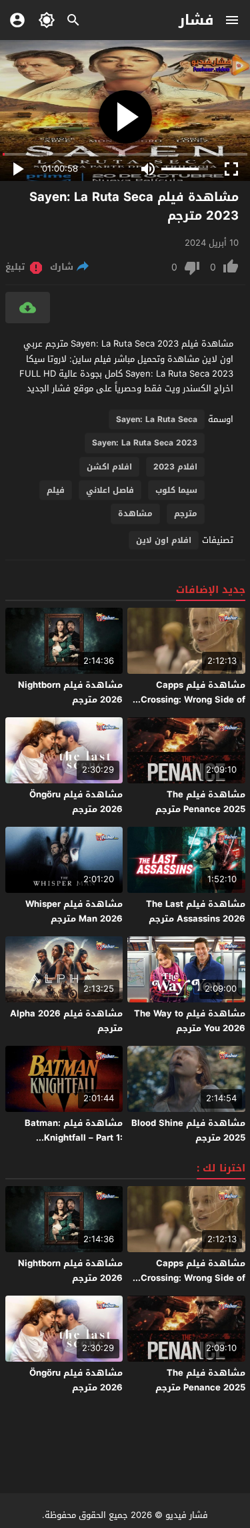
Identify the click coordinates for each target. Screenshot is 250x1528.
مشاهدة (135, 513)
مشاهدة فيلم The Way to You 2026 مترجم (189, 1020)
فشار (196, 20)
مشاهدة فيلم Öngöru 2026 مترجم (76, 801)
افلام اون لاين (163, 540)
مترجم (185, 513)
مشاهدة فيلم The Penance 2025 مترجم (200, 801)
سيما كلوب (176, 490)
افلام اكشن (109, 466)
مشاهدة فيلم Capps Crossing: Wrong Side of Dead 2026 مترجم (193, 700)
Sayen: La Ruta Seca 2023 (144, 442)
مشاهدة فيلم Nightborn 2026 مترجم (70, 692)
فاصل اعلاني (110, 490)
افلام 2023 (175, 466)
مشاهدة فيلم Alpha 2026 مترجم (66, 1020)
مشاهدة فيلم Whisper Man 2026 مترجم (74, 911)
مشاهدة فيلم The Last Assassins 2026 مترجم (195, 911)
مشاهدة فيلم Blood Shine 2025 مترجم (188, 1130)
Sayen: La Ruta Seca (156, 419)
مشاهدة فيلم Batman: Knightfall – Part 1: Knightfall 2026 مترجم (74, 1138)
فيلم (56, 490)
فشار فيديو (186, 1515)
